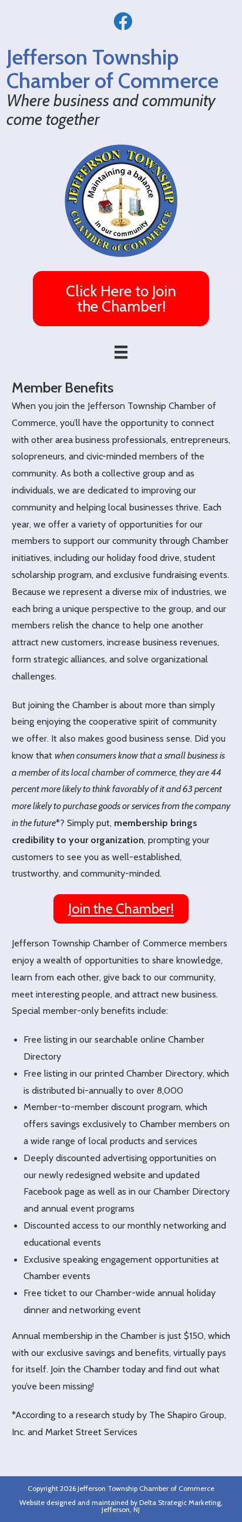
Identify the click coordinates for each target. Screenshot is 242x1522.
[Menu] (121, 352)
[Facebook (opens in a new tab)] (121, 21)
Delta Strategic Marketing (180, 1502)
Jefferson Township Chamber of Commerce (146, 1488)
